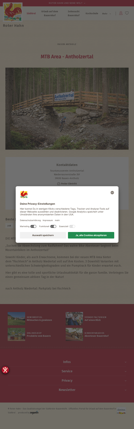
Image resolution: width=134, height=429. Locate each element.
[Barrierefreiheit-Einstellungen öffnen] (5, 369)
